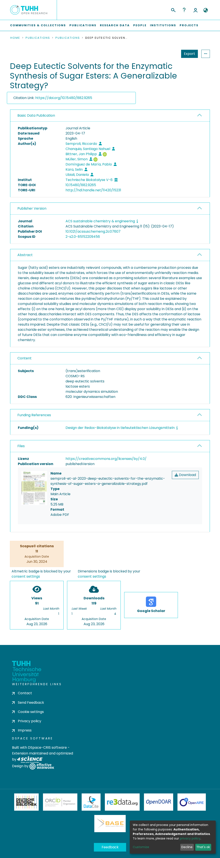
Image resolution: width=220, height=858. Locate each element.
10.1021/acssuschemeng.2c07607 (93, 231)
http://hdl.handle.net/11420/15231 (93, 190)
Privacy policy (29, 721)
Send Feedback (31, 702)
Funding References (34, 415)
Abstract (25, 254)
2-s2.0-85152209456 (83, 236)
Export (189, 53)
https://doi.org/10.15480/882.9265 (63, 97)
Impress (25, 730)
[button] (205, 10)
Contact (25, 693)
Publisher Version (31, 208)
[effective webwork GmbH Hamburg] (41, 766)
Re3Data (122, 802)
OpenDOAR (158, 802)
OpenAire (192, 802)
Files (21, 446)
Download (187, 474)
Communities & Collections (38, 25)
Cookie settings (31, 711)
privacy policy (190, 838)
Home (15, 38)
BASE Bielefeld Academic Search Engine (110, 823)
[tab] (110, 116)
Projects (189, 25)
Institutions (163, 25)
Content (24, 358)
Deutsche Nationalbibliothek (26, 802)
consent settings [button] (26, 576)
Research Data (115, 25)
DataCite (91, 802)
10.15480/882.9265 (81, 184)
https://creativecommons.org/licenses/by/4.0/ (106, 458)
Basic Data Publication (36, 115)
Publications (82, 25)
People (140, 25)
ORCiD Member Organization (60, 802)
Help (184, 10)
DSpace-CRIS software (47, 747)
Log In (195, 10)
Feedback (110, 847)
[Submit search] (173, 9)
